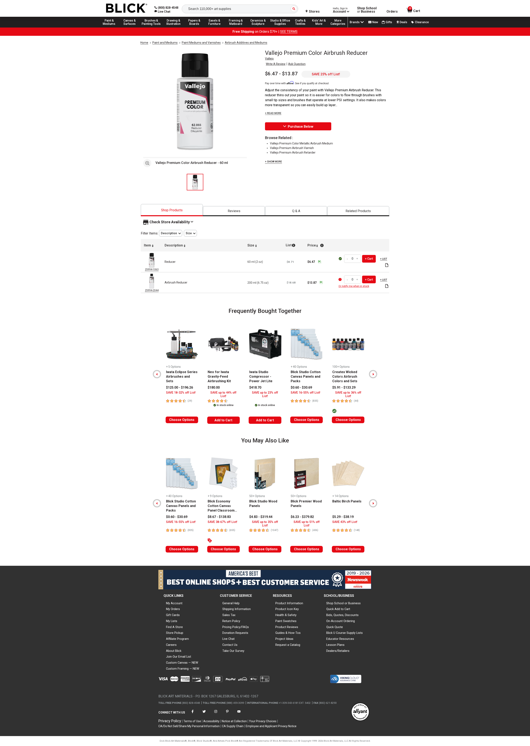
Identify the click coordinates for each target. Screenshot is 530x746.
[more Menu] (338, 27)
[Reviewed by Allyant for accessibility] (360, 712)
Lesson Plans (335, 645)
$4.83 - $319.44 (260, 517)
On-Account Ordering (340, 621)
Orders (392, 11)
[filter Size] (190, 233)
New (375, 22)
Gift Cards (173, 615)
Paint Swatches (285, 621)
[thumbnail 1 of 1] (195, 182)
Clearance (422, 22)
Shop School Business (367, 10)
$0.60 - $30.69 (301, 387)
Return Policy (231, 621)
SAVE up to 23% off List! (265, 394)
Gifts (389, 22)
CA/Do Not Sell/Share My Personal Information (189, 726)
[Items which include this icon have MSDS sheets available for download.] (386, 265)
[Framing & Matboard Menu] (236, 27)
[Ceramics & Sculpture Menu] (258, 27)
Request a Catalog (287, 645)
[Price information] (319, 261)
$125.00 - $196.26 (179, 387)
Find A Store (174, 627)
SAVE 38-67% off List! (222, 522)
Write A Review (275, 64)
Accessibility (211, 721)
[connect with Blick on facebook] (192, 714)
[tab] (172, 210)
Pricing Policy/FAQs (235, 627)
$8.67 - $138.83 (219, 517)
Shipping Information (236, 609)
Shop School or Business (343, 603)
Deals (403, 22)
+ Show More (273, 161)
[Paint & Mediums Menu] (110, 27)
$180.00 (214, 387)
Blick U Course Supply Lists (344, 633)
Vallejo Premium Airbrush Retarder (293, 152)
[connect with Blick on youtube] (239, 714)
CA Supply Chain (232, 726)
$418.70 (255, 387)
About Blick (173, 651)
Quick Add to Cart (338, 609)
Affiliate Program (177, 639)
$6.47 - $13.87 (281, 74)
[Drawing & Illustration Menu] (173, 27)
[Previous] (157, 374)
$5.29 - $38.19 (343, 517)
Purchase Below (300, 127)
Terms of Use (192, 721)
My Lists (171, 621)
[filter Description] (170, 233)
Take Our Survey (233, 651)
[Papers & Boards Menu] (195, 27)
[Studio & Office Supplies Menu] (280, 27)
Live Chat (228, 639)
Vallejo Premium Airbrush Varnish (292, 148)
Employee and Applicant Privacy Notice (271, 726)
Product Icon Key (287, 609)
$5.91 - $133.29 (343, 387)
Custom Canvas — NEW (182, 662)
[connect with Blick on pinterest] (227, 714)
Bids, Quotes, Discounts (342, 615)
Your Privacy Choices (262, 721)
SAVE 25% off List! (326, 74)
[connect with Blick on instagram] (216, 714)
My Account (174, 603)
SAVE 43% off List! (344, 522)
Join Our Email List (178, 656)
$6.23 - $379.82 (302, 517)
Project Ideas (284, 639)
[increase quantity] (357, 258)
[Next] (373, 374)
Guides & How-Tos (288, 633)
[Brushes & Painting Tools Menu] (151, 27)
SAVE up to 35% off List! (265, 523)
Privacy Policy (169, 721)
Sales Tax (228, 615)
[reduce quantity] (348, 258)
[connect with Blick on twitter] (204, 714)
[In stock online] (340, 259)
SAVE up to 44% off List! (223, 394)
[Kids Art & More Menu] (320, 27)
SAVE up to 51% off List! (307, 523)
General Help (231, 603)
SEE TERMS (289, 32)
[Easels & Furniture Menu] (215, 27)
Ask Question (297, 64)
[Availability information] (340, 279)
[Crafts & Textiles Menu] (302, 27)
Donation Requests (235, 633)
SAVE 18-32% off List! (181, 392)
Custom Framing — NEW (182, 668)
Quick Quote (334, 627)
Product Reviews (286, 627)
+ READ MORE (273, 113)
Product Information (289, 603)
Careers (171, 645)
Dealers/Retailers (337, 651)
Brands (355, 22)
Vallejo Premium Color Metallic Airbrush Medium (301, 143)
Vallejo (269, 58)
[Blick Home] (126, 8)
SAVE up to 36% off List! (348, 394)
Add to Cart (223, 420)
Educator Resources (340, 639)
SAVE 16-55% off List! (305, 392)
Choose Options (181, 420)
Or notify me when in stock (353, 286)
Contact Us (229, 645)
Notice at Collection (234, 721)
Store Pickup (174, 633)
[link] (162, 11)
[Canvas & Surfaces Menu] (130, 27)
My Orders (173, 609)
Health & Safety (285, 615)
